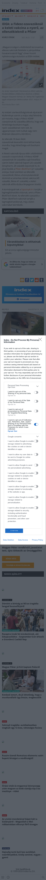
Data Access (23, 540)
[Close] (41, 340)
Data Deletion (8, 540)
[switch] (36, 392)
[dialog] (23, 440)
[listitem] (23, 386)
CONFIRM (14, 530)
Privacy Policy (37, 540)
